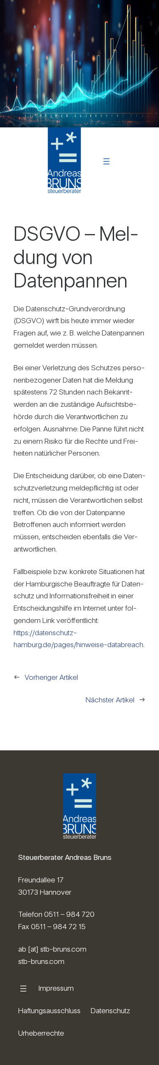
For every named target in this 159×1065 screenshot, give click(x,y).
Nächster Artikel (110, 699)
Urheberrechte (41, 1032)
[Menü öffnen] (106, 161)
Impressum (56, 987)
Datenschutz (110, 1010)
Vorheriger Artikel (51, 677)
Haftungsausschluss (49, 1010)
